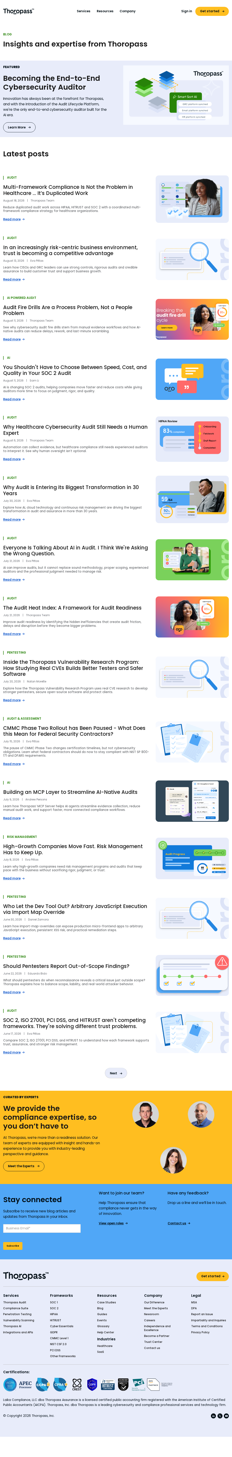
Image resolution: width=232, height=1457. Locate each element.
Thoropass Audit (14, 1302)
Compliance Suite (15, 1308)
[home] (18, 11)
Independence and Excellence (157, 1328)
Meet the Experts (156, 1308)
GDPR (54, 1332)
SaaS (100, 1352)
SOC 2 (54, 1308)
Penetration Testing (17, 1314)
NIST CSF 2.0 (58, 1344)
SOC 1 (54, 1302)
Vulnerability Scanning (18, 1320)
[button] (84, 11)
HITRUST (55, 1320)
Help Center (105, 1332)
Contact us (152, 1348)
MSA (194, 1302)
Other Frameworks (63, 1356)
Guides (102, 1314)
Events (102, 1320)
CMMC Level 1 (59, 1338)
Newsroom (151, 1314)
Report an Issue (202, 1314)
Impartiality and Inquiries (208, 1320)
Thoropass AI (12, 1326)
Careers (149, 1320)
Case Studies (106, 1302)
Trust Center (153, 1342)
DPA (194, 1308)
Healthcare (105, 1346)
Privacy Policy (200, 1332)
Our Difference (154, 1302)
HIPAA (54, 1314)
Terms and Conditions (207, 1326)
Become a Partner (156, 1336)
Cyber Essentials (61, 1326)
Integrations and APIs (18, 1332)
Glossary (103, 1326)
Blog (100, 1308)
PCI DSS (55, 1350)
